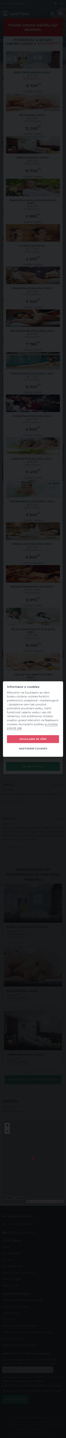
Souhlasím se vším (33, 739)
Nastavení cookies (33, 748)
